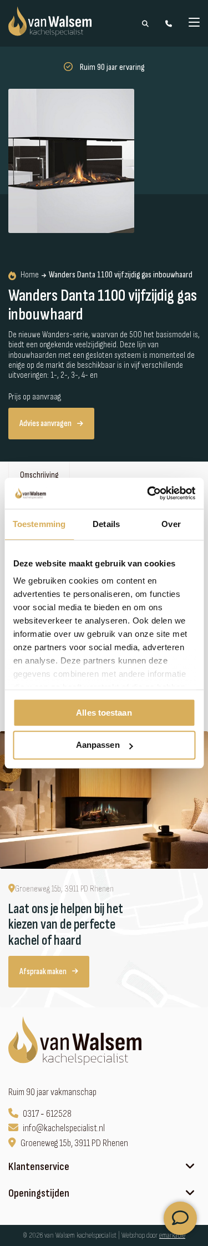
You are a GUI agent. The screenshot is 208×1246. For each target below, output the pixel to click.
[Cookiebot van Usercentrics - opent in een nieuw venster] (148, 493)
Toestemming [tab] (39, 524)
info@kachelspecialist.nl (64, 1128)
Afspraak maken (43, 971)
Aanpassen (98, 745)
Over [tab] (170, 524)
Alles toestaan (103, 712)
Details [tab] (106, 524)
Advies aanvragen (45, 423)
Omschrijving (39, 475)
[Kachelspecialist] (76, 1042)
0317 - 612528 (47, 1114)
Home (30, 275)
